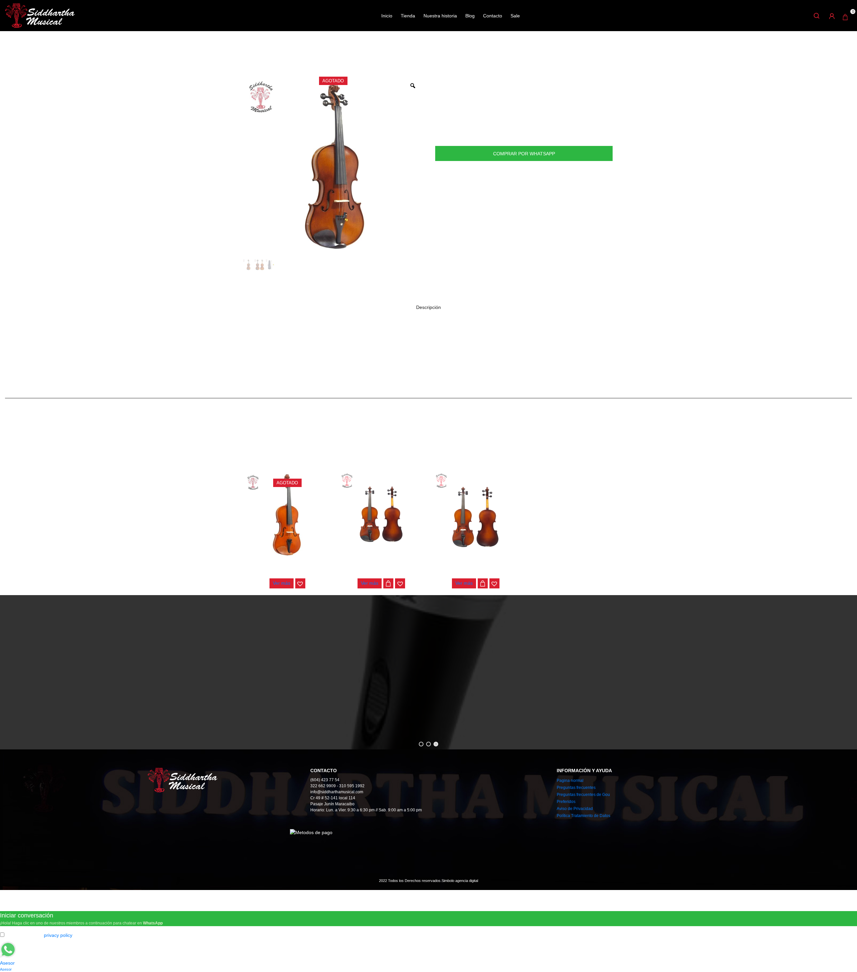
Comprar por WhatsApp (524, 153)
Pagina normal (570, 780)
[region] (428, 672)
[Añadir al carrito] (388, 583)
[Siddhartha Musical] (40, 15)
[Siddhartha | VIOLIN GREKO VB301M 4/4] (476, 515)
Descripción (428, 307)
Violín (306, 53)
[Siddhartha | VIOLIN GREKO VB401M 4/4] (287, 515)
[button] (300, 583)
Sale (515, 15)
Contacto (492, 15)
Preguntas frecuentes (576, 787)
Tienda (408, 15)
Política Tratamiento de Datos (583, 815)
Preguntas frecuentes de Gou (583, 794)
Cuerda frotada (277, 53)
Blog (470, 15)
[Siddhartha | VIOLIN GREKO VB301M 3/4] (381, 515)
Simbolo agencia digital (460, 881)
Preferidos (566, 801)
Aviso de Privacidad (575, 808)
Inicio (386, 15)
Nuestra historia (440, 15)
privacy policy (58, 935)
